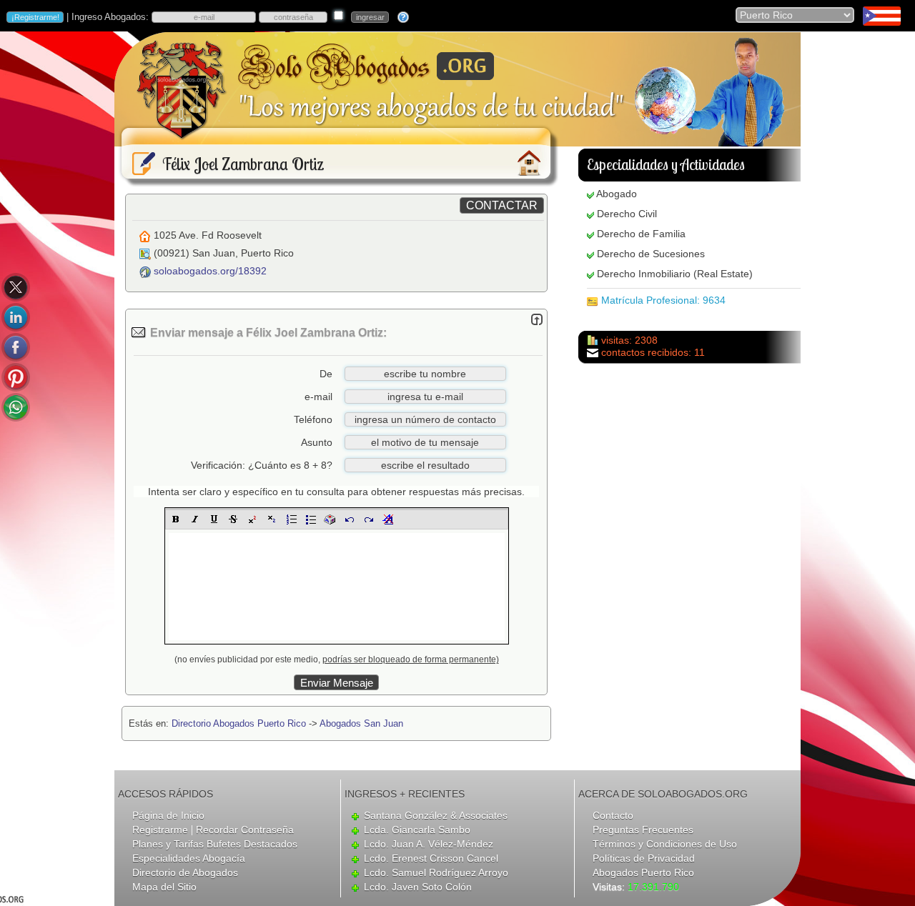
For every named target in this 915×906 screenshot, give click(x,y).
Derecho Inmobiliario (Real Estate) (675, 273)
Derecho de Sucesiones (651, 253)
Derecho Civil (627, 213)
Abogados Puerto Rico (643, 872)
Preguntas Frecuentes (643, 829)
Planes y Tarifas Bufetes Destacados (214, 844)
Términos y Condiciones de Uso (665, 844)
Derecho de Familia (641, 233)
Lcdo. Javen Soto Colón (418, 886)
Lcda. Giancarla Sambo (417, 829)
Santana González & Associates (436, 815)
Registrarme (160, 829)
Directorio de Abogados (185, 872)
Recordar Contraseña (245, 829)
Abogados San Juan (361, 723)
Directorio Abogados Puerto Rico (239, 723)
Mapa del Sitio (164, 886)
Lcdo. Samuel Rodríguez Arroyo (436, 872)
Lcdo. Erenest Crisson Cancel (431, 858)
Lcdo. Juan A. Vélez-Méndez (428, 844)
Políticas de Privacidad (644, 858)
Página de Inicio (168, 815)
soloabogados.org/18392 (210, 271)
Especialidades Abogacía (188, 858)
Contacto (613, 815)
